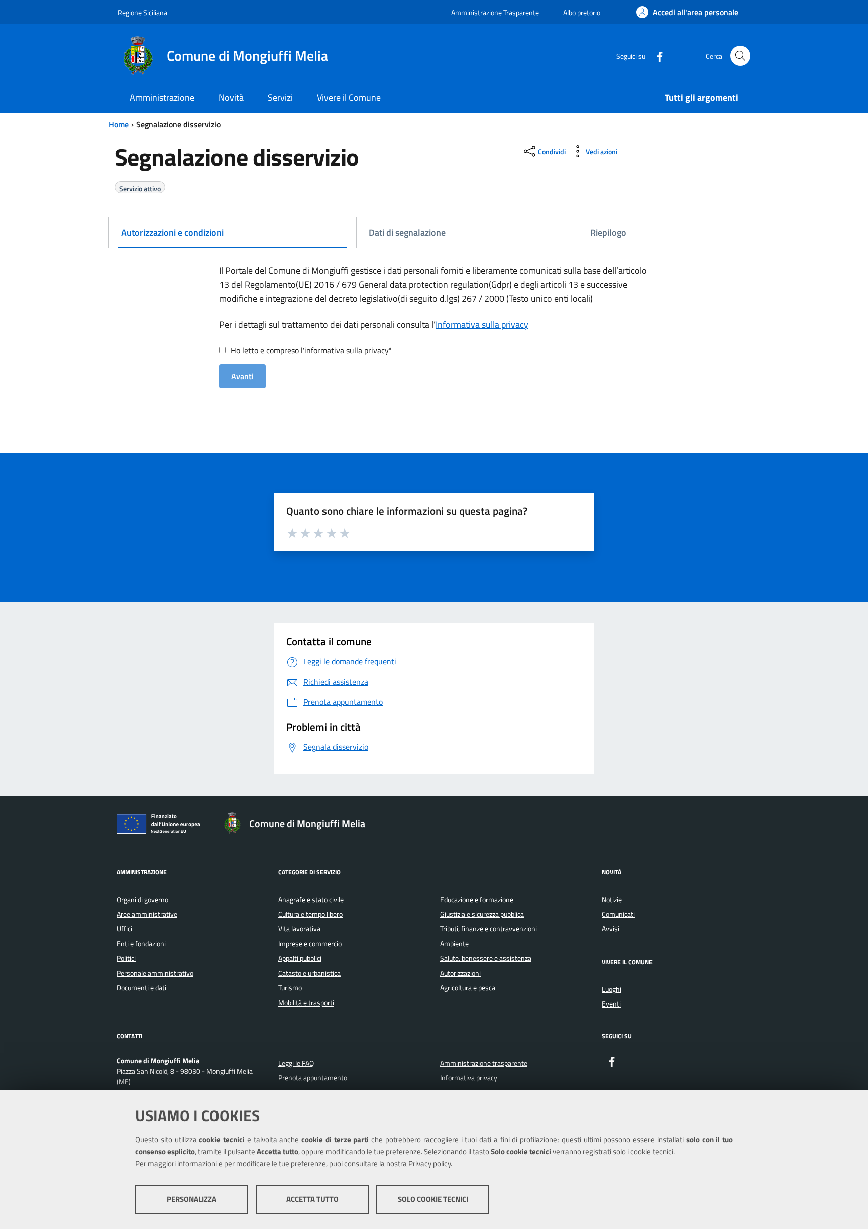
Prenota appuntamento (312, 1077)
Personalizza (191, 1199)
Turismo (290, 987)
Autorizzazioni (460, 973)
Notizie (612, 899)
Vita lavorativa (299, 928)
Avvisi (610, 928)
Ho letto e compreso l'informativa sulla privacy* (311, 350)
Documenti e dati (141, 987)
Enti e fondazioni (141, 943)
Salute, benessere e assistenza (485, 958)
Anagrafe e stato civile (311, 899)
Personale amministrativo (155, 973)
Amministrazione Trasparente (495, 12)
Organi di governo (142, 899)
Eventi (611, 1004)
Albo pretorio (581, 12)
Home (118, 124)
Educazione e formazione (476, 899)
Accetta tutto (312, 1199)
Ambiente (454, 943)
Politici (126, 958)
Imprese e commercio (310, 943)
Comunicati (618, 914)
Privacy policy (429, 1163)
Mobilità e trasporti (306, 1003)
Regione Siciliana (142, 12)
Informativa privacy (468, 1077)
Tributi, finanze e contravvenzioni (488, 928)
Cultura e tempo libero (310, 914)
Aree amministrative (147, 914)
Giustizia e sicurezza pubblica (482, 914)
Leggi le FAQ (296, 1063)
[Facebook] (655, 55)
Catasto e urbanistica (309, 973)
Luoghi (611, 989)
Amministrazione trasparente (483, 1063)
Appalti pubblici (299, 958)
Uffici (124, 928)
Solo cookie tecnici (433, 1199)
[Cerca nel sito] (740, 56)
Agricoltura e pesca (467, 987)
